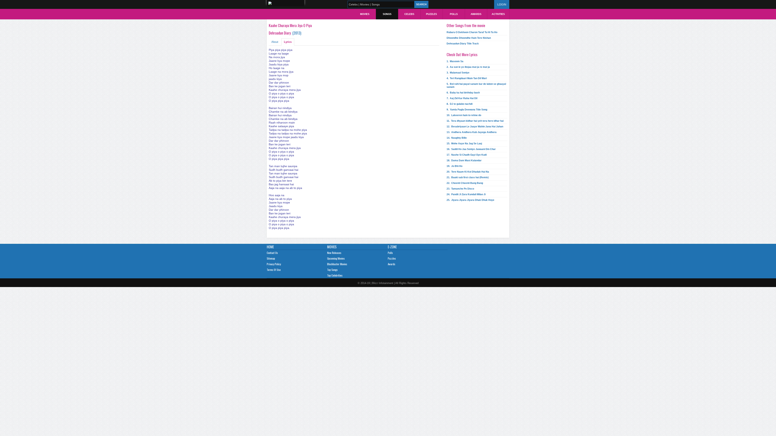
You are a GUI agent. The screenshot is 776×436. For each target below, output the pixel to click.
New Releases (334, 253)
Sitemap (271, 258)
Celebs (409, 14)
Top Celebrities (335, 275)
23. (460, 188)
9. (467, 109)
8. (459, 104)
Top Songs (332, 270)
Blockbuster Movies (337, 264)
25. (470, 200)
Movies (364, 14)
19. (454, 166)
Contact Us (272, 253)
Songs (387, 14)
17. (467, 154)
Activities (498, 14)
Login (501, 4)
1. (455, 61)
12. (475, 126)
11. (475, 120)
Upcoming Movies (336, 258)
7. (462, 98)
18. (464, 160)
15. (464, 143)
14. (457, 137)
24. (466, 194)
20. (468, 171)
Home (270, 246)
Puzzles (431, 14)
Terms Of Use (274, 270)
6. (463, 92)
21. (468, 177)
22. (465, 183)
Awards (476, 14)
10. (464, 115)
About (274, 41)
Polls (454, 14)
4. (467, 78)
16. (471, 149)
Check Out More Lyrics (462, 54)
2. (468, 67)
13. (472, 132)
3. (458, 72)
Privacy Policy (274, 264)
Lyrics (288, 41)
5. (476, 85)
